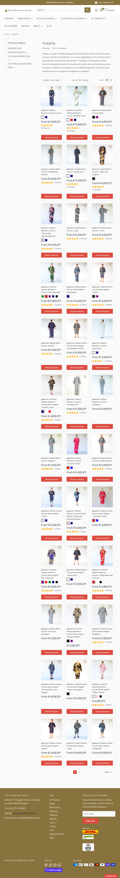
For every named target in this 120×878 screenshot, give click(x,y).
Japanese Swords (57, 834)
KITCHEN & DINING (45, 18)
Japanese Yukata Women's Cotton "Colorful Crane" (74, 461)
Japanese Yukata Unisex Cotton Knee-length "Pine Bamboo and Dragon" (51, 688)
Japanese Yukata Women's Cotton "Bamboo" (99, 402)
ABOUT (36, 26)
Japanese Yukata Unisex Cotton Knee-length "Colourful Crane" (102, 513)
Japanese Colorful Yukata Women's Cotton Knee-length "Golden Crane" (49, 403)
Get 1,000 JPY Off (106, 2)
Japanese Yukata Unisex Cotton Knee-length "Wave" (102, 289)
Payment (53, 815)
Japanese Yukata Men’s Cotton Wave (102, 111)
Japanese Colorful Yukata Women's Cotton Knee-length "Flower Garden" (75, 632)
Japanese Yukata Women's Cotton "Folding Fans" (74, 402)
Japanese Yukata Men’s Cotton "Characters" (76, 170)
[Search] (87, 10)
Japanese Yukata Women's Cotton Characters (99, 346)
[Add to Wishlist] (59, 88)
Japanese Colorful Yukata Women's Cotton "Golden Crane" (76, 113)
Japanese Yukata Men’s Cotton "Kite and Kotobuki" (51, 631)
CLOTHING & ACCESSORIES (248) (20, 66)
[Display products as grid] (107, 80)
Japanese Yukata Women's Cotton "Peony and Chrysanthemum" (48, 232)
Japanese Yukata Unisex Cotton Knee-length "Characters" (77, 572)
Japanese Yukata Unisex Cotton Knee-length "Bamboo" (102, 631)
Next (107, 772)
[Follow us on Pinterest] (55, 865)
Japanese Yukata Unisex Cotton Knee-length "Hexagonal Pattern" (77, 346)
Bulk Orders (55, 807)
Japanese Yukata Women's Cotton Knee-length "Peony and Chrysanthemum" (76, 515)
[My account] (96, 10)
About (52, 803)
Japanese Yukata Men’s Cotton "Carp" (76, 229)
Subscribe (90, 821)
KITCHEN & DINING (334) (19, 56)
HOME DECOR (24, 18)
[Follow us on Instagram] (50, 865)
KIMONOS (9, 18)
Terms (52, 822)
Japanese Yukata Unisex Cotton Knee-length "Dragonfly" (102, 746)
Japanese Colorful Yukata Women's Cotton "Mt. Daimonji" (50, 289)
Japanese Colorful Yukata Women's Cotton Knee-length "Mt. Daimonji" (49, 573)
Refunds (53, 819)
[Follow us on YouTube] (59, 865)
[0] (100, 10)
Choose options (51, 137)
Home (7, 34)
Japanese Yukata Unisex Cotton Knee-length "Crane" (51, 513)
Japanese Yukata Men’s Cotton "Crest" (102, 229)
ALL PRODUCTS (98, 18)
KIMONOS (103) (14, 48)
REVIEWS (25, 26)
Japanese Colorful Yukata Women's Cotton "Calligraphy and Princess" (102, 573)
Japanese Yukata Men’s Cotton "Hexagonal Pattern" (51, 172)
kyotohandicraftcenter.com (24, 813)
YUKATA (15, 34)
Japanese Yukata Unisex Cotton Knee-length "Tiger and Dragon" (77, 687)
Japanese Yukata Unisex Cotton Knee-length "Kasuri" (51, 746)
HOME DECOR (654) (16, 52)
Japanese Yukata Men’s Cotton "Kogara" (51, 459)
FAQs (52, 830)
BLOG (49, 26)
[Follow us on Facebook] (46, 865)
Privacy (53, 826)
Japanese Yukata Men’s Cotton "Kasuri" (51, 344)
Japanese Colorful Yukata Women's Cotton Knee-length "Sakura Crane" (100, 688)
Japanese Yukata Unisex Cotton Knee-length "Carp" (77, 746)
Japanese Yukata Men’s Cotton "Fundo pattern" (102, 459)
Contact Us (111, 876)
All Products (55, 800)
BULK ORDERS (11, 26)
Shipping (53, 811)
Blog (52, 837)
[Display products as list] (111, 80)
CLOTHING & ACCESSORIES (73, 18)
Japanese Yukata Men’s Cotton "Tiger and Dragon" (102, 172)
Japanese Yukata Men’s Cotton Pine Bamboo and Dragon (76, 289)
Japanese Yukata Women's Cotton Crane (51, 111)
